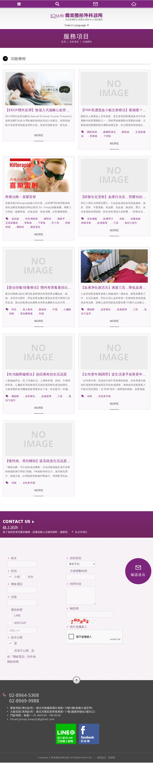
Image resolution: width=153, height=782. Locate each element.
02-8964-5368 (24, 695)
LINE (17, 615)
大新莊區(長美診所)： (23, 711)
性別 (14, 570)
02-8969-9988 (24, 700)
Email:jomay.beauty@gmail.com (32, 719)
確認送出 (138, 575)
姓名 (14, 558)
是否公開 (16, 637)
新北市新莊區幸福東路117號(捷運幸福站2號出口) (65, 711)
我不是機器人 (78, 626)
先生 (30, 576)
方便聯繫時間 (78, 570)
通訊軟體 (16, 609)
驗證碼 (74, 608)
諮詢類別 (75, 558)
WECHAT (20, 622)
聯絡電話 (16, 584)
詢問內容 (75, 583)
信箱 (14, 596)
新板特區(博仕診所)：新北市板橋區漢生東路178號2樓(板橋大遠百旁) (51, 708)
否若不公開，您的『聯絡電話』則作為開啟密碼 (21, 656)
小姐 (16, 576)
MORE (38, 135)
